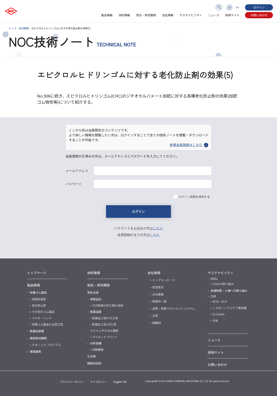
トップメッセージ (163, 280)
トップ (12, 28)
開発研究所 (94, 363)
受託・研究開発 (146, 15)
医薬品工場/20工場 (104, 324)
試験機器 (97, 349)
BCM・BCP (220, 301)
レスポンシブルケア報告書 (230, 308)
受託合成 (93, 292)
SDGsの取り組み (223, 284)
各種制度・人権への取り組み (228, 291)
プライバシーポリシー (72, 381)
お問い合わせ (258, 15)
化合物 (91, 356)
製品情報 (107, 15)
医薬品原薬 (37, 331)
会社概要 (158, 294)
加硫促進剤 (39, 299)
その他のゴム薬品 (43, 312)
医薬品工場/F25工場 (105, 318)
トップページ (36, 272)
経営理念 (158, 287)
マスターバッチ (42, 318)
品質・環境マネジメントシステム (173, 308)
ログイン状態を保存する (194, 196)
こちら (158, 228)
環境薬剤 (35, 351)
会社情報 (167, 15)
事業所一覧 (159, 301)
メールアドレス (76, 171)
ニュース (213, 15)
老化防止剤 (39, 305)
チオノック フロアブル (46, 345)
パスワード (73, 184)
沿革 (155, 316)
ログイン (259, 7)
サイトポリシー (98, 381)
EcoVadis (219, 314)
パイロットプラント (105, 337)
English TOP (120, 381)
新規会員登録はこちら (186, 144)
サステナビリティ (190, 15)
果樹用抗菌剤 (38, 338)
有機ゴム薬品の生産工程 (47, 324)
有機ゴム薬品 (38, 292)
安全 (215, 320)
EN (237, 7)
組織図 (156, 323)
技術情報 (124, 15)
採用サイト (232, 15)
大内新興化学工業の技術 (107, 305)
